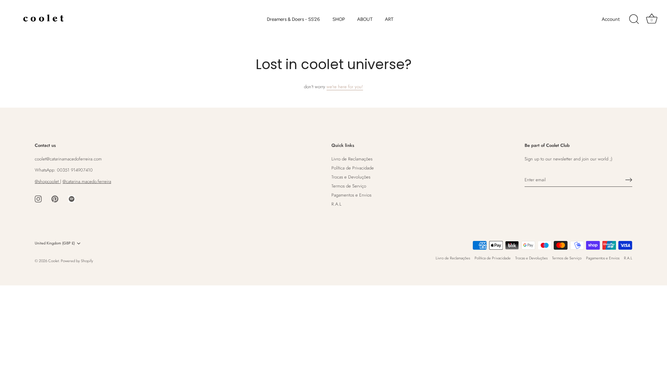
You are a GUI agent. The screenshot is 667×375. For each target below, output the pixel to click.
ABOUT (364, 19)
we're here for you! (345, 86)
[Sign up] (628, 179)
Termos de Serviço (348, 186)
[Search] (634, 19)
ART (389, 19)
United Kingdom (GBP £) (55, 243)
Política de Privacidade (352, 168)
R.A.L (336, 204)
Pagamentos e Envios (351, 195)
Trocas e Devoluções (350, 177)
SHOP (338, 19)
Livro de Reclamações (351, 159)
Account (611, 19)
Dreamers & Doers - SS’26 (293, 19)
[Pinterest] (54, 198)
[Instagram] (38, 198)
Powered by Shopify (77, 261)
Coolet (53, 261)
